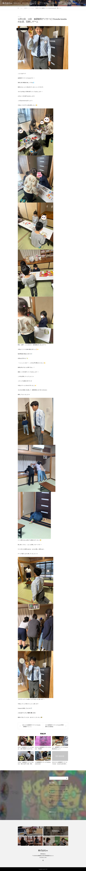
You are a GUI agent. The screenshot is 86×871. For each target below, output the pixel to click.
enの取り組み (66, 3)
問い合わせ (81, 3)
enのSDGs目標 (74, 3)
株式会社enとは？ (33, 3)
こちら (19, 712)
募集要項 (60, 3)
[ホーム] (18, 8)
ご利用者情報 (53, 3)
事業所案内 (46, 3)
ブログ (40, 3)
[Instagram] (43, 860)
